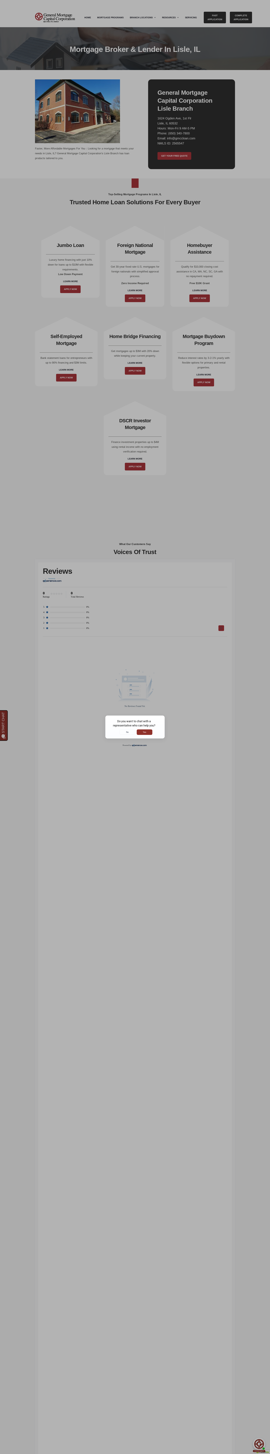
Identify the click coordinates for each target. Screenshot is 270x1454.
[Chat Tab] (135, 727)
